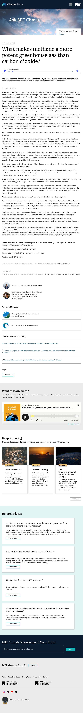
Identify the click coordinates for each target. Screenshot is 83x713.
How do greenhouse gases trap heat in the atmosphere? (62, 274)
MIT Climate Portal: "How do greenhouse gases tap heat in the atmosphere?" (30, 343)
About (4, 677)
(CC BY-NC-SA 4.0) (64, 264)
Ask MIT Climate (8, 43)
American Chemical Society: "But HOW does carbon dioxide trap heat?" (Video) (32, 360)
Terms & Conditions (14, 677)
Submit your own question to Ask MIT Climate (18, 249)
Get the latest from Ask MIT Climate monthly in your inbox (23, 253)
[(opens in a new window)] (78, 5)
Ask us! (61, 34)
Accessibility (37, 677)
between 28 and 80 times (11, 128)
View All (75, 499)
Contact (45, 677)
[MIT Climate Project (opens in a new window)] (10, 684)
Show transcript (73, 424)
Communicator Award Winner (20, 700)
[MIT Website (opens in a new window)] (43, 684)
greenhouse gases (24, 101)
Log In (33, 665)
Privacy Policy (26, 677)
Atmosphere (8, 374)
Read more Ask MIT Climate (12, 257)
